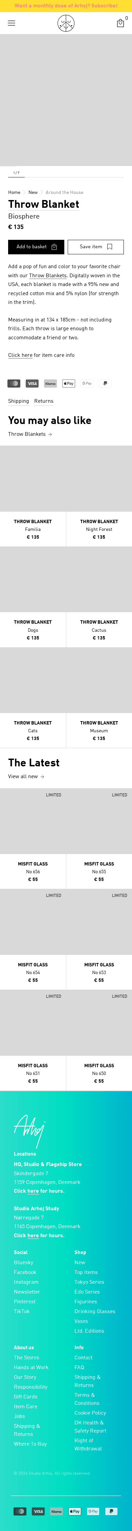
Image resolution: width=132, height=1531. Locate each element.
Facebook (25, 1272)
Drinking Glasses (94, 1311)
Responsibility (30, 1387)
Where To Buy (30, 1444)
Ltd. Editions (89, 1331)
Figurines (85, 1302)
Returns (43, 401)
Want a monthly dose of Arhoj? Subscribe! (66, 6)
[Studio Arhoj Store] (66, 23)
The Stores (26, 1358)
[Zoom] (8, 157)
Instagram (26, 1282)
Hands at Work (31, 1367)
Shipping (18, 401)
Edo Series (87, 1292)
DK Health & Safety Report (90, 1427)
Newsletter (27, 1292)
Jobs (19, 1416)
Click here (20, 355)
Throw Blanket (43, 205)
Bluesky (23, 1263)
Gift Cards (26, 1397)
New (79, 1263)
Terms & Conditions (87, 1399)
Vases (81, 1321)
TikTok (22, 1311)
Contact (83, 1358)
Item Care (25, 1407)
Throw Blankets (48, 276)
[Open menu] (11, 23)
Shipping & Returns (27, 1430)
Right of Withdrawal (88, 1445)
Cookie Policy (90, 1413)
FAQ (79, 1367)
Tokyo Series (89, 1282)
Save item (91, 247)
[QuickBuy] (6, 452)
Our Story (25, 1377)
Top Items (86, 1272)
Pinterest (25, 1302)
